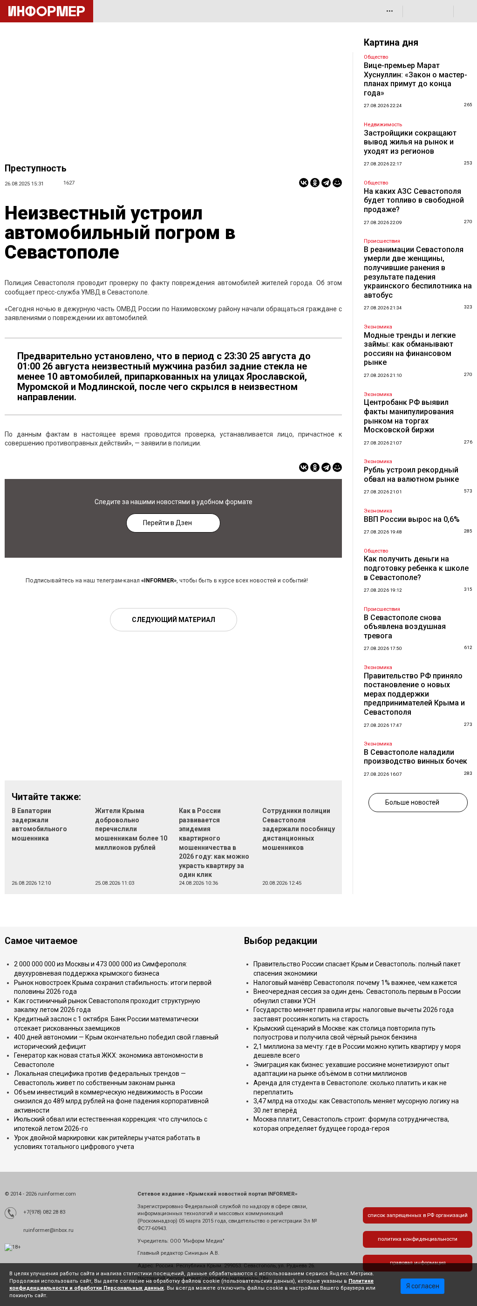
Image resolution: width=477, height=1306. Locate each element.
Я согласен (422, 1286)
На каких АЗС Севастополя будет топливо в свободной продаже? (414, 200)
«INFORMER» (159, 580)
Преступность (36, 168)
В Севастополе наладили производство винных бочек (415, 757)
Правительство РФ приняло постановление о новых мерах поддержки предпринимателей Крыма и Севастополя (414, 694)
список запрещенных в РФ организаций (418, 1215)
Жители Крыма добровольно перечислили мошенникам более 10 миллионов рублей (131, 829)
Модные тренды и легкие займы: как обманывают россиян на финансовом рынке (410, 349)
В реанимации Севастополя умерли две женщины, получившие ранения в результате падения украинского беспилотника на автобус (418, 272)
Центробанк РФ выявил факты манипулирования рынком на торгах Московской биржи (409, 416)
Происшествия (382, 241)
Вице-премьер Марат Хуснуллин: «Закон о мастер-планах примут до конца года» (415, 79)
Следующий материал (173, 619)
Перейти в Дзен (167, 523)
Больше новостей (412, 802)
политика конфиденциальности (417, 1239)
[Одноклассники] (315, 182)
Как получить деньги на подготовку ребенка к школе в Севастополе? (416, 567)
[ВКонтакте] (303, 182)
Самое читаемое (41, 941)
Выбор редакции (280, 941)
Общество (376, 57)
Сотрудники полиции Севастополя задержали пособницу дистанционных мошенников (298, 829)
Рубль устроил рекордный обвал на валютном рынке (411, 474)
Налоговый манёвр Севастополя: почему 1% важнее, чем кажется (355, 982)
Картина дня (391, 42)
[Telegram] (326, 182)
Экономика (378, 327)
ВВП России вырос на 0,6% (412, 519)
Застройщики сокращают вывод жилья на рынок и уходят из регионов (410, 142)
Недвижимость (383, 125)
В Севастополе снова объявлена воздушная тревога (405, 626)
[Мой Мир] (337, 182)
